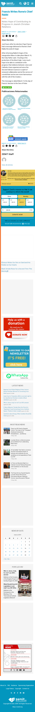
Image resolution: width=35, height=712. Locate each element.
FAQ (8, 685)
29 (21, 555)
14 (17, 548)
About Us (3, 685)
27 (13, 555)
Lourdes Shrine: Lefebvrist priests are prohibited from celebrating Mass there (20, 441)
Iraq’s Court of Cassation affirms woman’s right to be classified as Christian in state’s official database (17, 398)
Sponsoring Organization (26, 685)
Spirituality (6, 33)
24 (29, 551)
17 (29, 548)
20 (13, 551)
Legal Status (10, 688)
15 (21, 548)
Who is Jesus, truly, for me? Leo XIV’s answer (16, 402)
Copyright (18, 688)
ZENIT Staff (22, 31)
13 (13, 548)
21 (17, 551)
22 (21, 551)
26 (9, 555)
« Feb (5, 559)
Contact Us (25, 688)
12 (9, 548)
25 (5, 555)
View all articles (7, 165)
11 (5, 548)
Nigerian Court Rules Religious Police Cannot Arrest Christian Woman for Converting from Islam (16, 391)
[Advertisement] (17, 249)
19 (9, 551)
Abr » (8, 559)
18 (5, 551)
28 (17, 555)
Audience (14, 685)
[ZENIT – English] (10, 4)
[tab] (11, 647)
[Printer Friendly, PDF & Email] (7, 87)
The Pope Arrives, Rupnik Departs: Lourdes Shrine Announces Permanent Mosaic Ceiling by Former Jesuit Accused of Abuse (20, 475)
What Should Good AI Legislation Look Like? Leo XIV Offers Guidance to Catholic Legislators (10, 588)
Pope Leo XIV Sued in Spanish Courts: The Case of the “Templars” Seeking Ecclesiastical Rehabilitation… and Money (21, 431)
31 (29, 555)
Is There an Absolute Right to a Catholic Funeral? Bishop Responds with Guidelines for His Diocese (21, 464)
